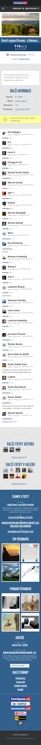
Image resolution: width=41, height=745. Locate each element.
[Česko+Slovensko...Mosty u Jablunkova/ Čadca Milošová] (5, 449)
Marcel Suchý (15, 182)
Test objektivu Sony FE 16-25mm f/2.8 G (20, 531)
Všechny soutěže (18, 666)
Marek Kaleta (15, 413)
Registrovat (31, 8)
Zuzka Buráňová (17, 387)
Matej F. (12, 266)
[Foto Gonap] (18, 449)
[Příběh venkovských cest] (12, 476)
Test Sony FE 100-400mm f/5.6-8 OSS (20, 517)
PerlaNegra (14, 132)
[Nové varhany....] (18, 470)
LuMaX (11, 377)
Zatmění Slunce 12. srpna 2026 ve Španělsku (20, 504)
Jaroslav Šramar (17, 334)
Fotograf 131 (15, 162)
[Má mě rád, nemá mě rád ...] (5, 476)
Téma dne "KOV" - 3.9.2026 (20, 645)
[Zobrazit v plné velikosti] (20, 24)
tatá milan (14, 310)
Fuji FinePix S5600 (22, 109)
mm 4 (11, 276)
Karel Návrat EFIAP (18, 354)
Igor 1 (11, 192)
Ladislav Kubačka (17, 320)
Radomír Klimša (17, 300)
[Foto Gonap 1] (12, 449)
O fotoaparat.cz (20, 678)
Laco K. (11, 152)
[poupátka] (24, 476)
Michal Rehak (15, 223)
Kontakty (20, 689)
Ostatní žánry (24, 59)
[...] (18, 476)
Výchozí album (21, 101)
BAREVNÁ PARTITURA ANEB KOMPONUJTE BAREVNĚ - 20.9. (19, 652)
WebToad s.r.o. (30, 738)
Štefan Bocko (15, 344)
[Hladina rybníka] (30, 470)
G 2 (9, 142)
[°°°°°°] (12, 470)
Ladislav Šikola (16, 286)
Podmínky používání (20, 685)
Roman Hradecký (17, 256)
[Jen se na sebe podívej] (24, 470)
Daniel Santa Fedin (18, 172)
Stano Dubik (15, 397)
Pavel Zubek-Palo (17, 364)
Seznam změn (20, 681)
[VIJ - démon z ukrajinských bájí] (5, 470)
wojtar (11, 202)
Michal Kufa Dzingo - (18, 54)
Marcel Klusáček (17, 212)
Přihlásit (17, 8)
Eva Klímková (15, 243)
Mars (10, 233)
